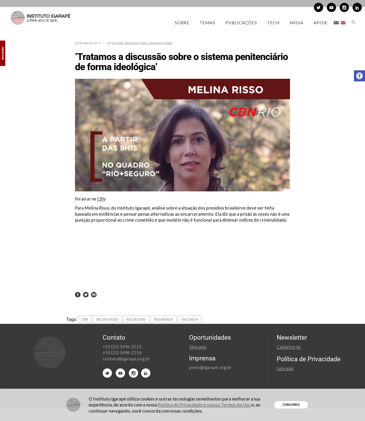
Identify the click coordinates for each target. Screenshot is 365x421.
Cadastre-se (289, 346)
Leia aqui (285, 368)
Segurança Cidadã (160, 43)
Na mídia (117, 43)
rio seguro (136, 319)
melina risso (107, 319)
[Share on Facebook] (77, 294)
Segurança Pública (136, 43)
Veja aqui (197, 346)
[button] (359, 75)
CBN (101, 198)
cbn (85, 319)
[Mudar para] (336, 22)
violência (189, 319)
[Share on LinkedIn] (94, 294)
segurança (163, 319)
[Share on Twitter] (86, 294)
